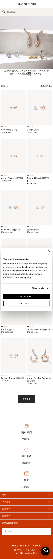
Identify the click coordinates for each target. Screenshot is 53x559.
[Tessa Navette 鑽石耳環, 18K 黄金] (31, 326)
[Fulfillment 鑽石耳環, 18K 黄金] (7, 226)
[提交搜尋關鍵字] (4, 12)
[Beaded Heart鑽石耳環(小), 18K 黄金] (33, 175)
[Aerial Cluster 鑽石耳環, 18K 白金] (5, 175)
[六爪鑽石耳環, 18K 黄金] (33, 126)
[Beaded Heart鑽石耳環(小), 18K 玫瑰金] (28, 175)
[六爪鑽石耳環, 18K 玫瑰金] (28, 126)
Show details (38, 288)
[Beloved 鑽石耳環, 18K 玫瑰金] (2, 126)
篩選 (3, 85)
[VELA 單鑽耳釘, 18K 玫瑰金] (5, 326)
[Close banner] (49, 251)
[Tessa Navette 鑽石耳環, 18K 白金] (33, 326)
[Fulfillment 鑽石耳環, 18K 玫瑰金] (2, 226)
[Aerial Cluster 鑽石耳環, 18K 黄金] (7, 175)
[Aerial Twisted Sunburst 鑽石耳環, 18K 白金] (31, 375)
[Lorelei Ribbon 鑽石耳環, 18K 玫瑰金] (2, 375)
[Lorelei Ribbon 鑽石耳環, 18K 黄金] (7, 375)
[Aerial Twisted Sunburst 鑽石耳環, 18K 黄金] (33, 375)
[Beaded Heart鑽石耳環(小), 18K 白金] (31, 175)
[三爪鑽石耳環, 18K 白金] (31, 226)
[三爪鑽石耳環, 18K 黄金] (33, 226)
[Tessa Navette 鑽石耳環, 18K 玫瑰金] (28, 326)
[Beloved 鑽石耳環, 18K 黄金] (7, 126)
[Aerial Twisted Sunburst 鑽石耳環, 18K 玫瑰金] (28, 375)
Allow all (26, 296)
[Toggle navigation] (3, 4)
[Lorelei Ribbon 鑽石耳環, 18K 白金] (5, 375)
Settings (25, 303)
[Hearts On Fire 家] (26, 4)
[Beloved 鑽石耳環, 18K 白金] (5, 126)
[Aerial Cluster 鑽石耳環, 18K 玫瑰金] (2, 175)
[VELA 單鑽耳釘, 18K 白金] (2, 326)
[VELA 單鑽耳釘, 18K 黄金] (7, 326)
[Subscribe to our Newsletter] (49, 531)
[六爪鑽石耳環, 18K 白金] (31, 126)
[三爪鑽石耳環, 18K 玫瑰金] (28, 226)
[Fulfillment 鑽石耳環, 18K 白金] (5, 226)
